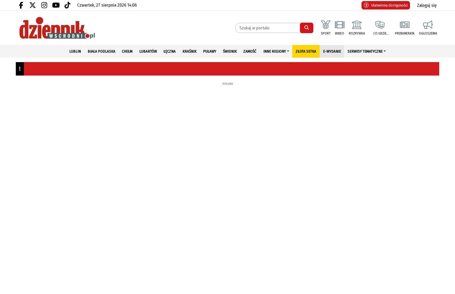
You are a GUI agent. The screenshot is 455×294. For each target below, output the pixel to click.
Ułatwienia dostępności (389, 5)
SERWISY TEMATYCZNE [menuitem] (365, 51)
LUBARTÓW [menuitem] (148, 51)
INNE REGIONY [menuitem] (274, 51)
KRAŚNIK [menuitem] (189, 51)
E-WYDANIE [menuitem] (332, 51)
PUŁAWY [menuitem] (209, 51)
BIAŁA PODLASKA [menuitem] (101, 51)
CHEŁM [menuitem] (127, 51)
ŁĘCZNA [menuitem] (170, 51)
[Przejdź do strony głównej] (67, 28)
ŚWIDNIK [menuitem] (230, 51)
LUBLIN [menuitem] (75, 51)
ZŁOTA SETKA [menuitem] (306, 51)
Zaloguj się (427, 5)
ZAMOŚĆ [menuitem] (249, 51)
